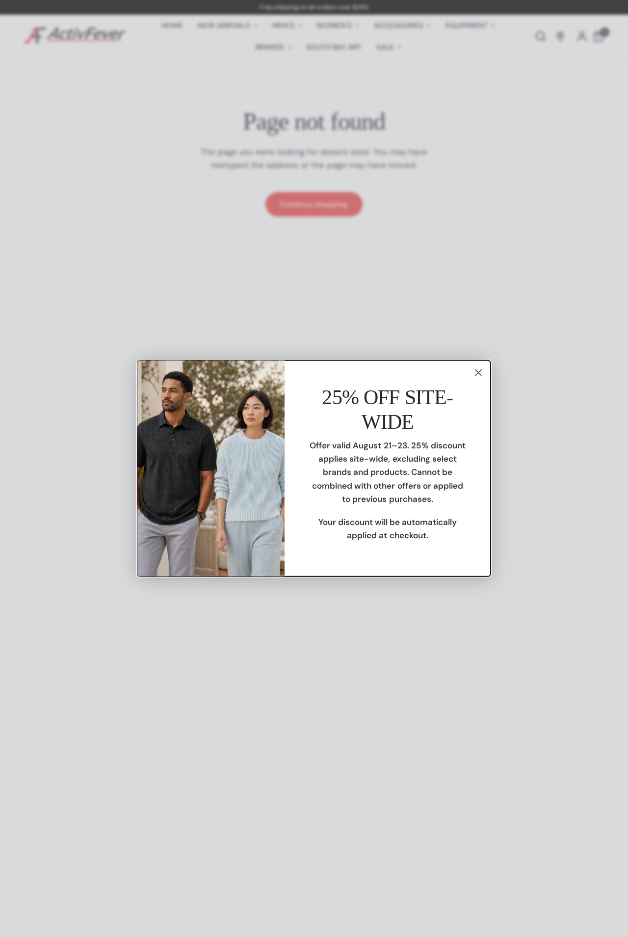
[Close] (478, 372)
